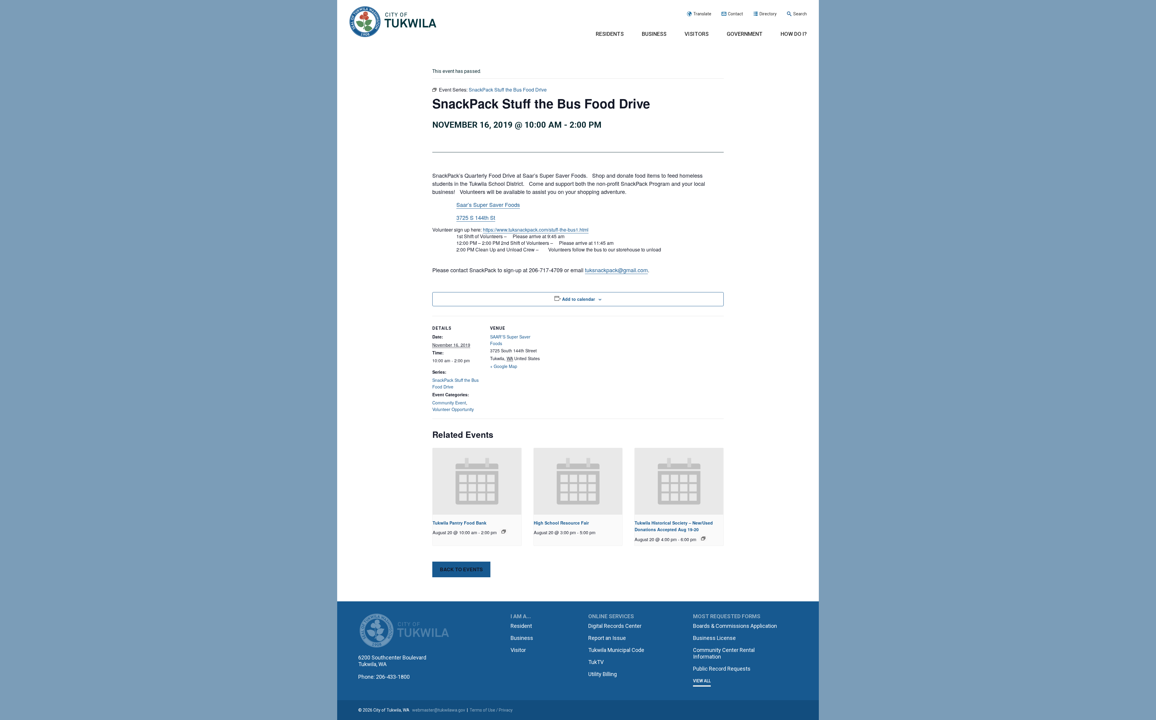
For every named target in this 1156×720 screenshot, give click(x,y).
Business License (714, 638)
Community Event (449, 403)
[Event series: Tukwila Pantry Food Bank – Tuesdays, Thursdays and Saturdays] (504, 531)
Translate (702, 13)
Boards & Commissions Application (735, 626)
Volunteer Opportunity (453, 409)
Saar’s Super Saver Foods (488, 204)
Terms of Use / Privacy (491, 710)
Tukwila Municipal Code (616, 650)
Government (745, 34)
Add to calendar (578, 299)
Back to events (461, 569)
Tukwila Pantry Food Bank (459, 523)
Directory (768, 13)
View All (702, 680)
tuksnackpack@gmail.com (616, 270)
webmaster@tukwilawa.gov (438, 710)
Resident (521, 626)
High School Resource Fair (561, 523)
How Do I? (794, 34)
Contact (735, 13)
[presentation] (477, 481)
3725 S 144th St (475, 217)
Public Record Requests (721, 668)
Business (654, 34)
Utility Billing (602, 674)
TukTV (596, 662)
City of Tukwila (393, 22)
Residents (610, 34)
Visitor (518, 650)
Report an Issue (607, 638)
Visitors (697, 34)
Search (800, 13)
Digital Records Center (615, 626)
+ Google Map (503, 366)
